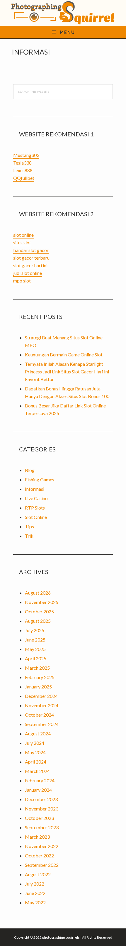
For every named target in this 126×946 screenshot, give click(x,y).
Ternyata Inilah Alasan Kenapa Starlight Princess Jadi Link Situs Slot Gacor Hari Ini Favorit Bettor (67, 371)
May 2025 (35, 649)
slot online (23, 235)
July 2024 (34, 743)
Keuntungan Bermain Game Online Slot (64, 354)
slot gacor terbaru (31, 257)
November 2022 (41, 846)
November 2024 (41, 705)
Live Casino (36, 498)
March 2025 (37, 668)
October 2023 (39, 818)
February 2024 (40, 780)
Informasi (34, 489)
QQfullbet (23, 178)
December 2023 (41, 799)
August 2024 (38, 733)
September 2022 (42, 865)
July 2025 (34, 630)
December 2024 (41, 696)
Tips (29, 526)
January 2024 (38, 790)
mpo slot (22, 280)
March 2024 (37, 771)
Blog (30, 470)
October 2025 (39, 611)
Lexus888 (23, 170)
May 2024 (35, 752)
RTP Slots (35, 507)
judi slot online (27, 273)
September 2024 (42, 724)
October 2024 (39, 714)
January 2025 (38, 686)
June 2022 (35, 893)
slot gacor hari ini (30, 265)
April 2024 (35, 761)
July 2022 (34, 883)
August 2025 (38, 621)
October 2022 (39, 855)
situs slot (22, 242)
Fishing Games (39, 479)
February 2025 (40, 677)
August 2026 (38, 592)
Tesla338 (22, 162)
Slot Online (36, 517)
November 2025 (41, 602)
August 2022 (38, 874)
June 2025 (35, 639)
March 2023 (37, 837)
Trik (29, 536)
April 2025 (35, 658)
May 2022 (35, 902)
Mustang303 (26, 155)
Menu (67, 32)
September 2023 (42, 827)
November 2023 (41, 808)
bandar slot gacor (31, 250)
